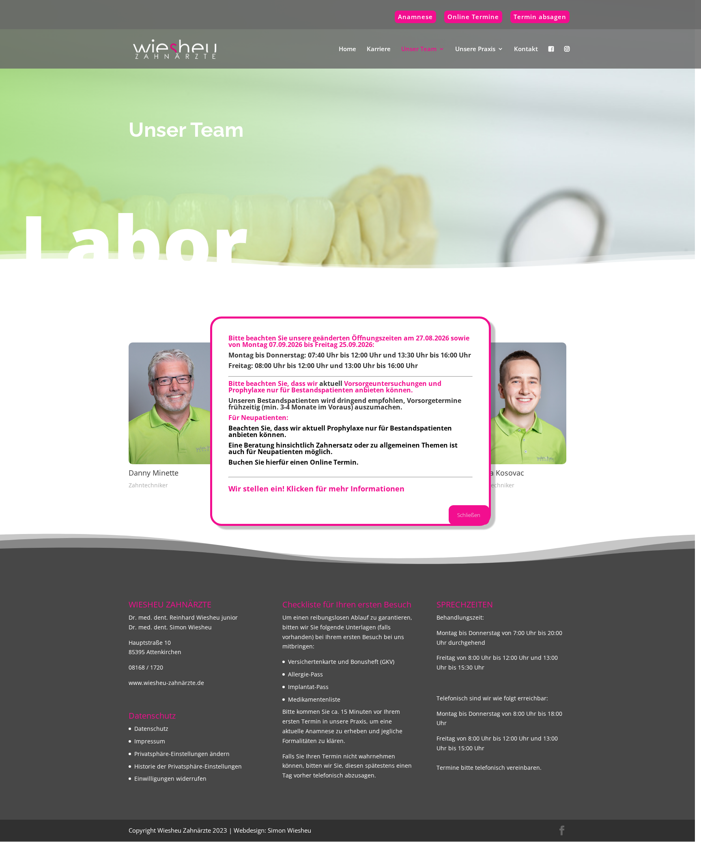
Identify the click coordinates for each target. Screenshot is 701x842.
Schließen (468, 515)
